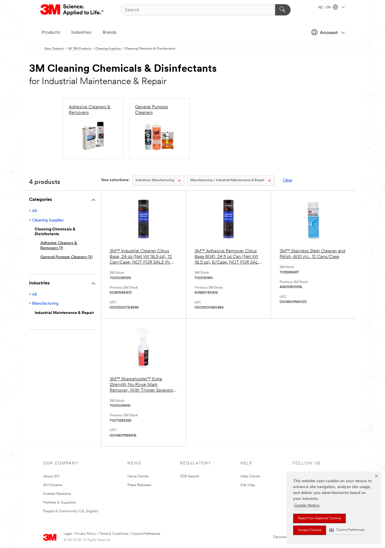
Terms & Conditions (113, 534)
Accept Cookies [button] (309, 530)
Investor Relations (57, 494)
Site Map (247, 485)
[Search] (283, 9)
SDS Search (189, 476)
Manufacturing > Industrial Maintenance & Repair (227, 180)
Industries (81, 32)
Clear (287, 180)
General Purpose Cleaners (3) (66, 257)
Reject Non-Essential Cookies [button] (319, 518)
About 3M (51, 476)
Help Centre (250, 476)
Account (329, 33)
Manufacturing (155, 180)
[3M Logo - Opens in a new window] (72, 9)
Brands (109, 32)
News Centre (138, 476)
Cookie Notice (307, 506)
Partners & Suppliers (59, 502)
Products (51, 32)
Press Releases (139, 485)
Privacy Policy (85, 534)
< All (33, 211)
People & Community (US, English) (70, 511)
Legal (68, 534)
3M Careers (52, 485)
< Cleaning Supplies (46, 220)
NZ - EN (324, 7)
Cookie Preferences (146, 534)
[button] (347, 530)
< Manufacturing (43, 304)
